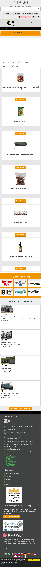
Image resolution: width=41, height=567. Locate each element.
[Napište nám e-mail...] (2, 314)
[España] (28, 554)
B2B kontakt (10, 485)
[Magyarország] (5, 554)
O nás (18, 14)
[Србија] (35, 554)
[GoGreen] (10, 461)
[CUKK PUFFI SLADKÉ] (20, 111)
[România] (12, 554)
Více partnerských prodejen (20, 408)
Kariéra (8, 482)
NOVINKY (6, 66)
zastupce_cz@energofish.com (16, 433)
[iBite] (6, 292)
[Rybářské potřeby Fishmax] (5, 314)
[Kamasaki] (20, 292)
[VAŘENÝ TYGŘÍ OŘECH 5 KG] (20, 179)
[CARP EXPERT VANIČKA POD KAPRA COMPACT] (20, 145)
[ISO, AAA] (13, 525)
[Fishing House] (5, 365)
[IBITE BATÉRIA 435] (20, 213)
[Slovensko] (15, 554)
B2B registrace (25, 17)
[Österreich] (22, 554)
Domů (3, 28)
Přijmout (34, 560)
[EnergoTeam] (34, 283)
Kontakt (37, 17)
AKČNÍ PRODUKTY (24, 62)
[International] (9, 554)
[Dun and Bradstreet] (12, 495)
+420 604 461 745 (13, 429)
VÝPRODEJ (15, 66)
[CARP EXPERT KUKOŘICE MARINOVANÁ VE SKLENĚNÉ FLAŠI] (20, 77)
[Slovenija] (22, 557)
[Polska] (15, 557)
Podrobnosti (20, 99)
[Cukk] (20, 283)
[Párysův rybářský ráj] (5, 340)
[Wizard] (34, 292)
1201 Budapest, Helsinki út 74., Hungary (20, 426)
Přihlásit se (8, 14)
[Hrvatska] (18, 557)
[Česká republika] (18, 554)
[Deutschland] (25, 554)
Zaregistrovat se (13, 516)
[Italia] (25, 557)
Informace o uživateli (31, 14)
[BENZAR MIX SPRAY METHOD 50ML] (20, 246)
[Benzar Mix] (6, 283)
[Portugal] (32, 554)
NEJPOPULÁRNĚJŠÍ (9, 62)
